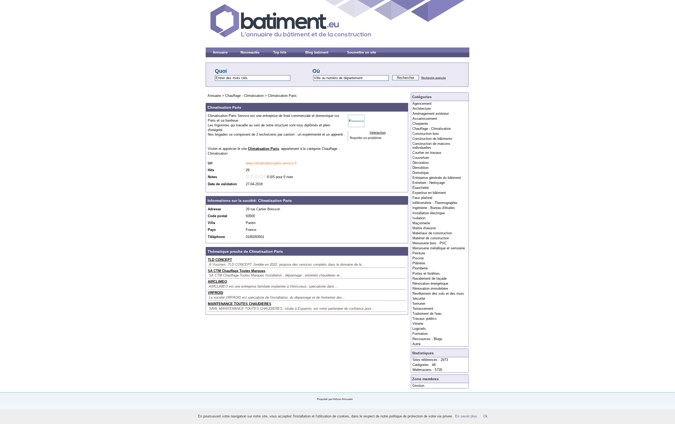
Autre (416, 344)
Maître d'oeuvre (424, 228)
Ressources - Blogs (427, 339)
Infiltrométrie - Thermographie (434, 203)
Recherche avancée (433, 77)
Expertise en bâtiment (429, 193)
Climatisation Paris (282, 96)
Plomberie (420, 268)
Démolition (420, 168)
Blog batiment (316, 52)
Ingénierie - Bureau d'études (433, 208)
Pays (212, 230)
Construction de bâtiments (432, 139)
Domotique (420, 173)
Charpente (420, 124)
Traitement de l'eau (426, 314)
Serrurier (418, 304)
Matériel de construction (430, 238)
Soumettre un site (361, 52)
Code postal (217, 216)
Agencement (422, 104)
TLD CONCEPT (220, 260)
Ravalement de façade (429, 278)
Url (210, 163)
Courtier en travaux (426, 153)
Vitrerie (417, 324)
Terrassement (422, 309)
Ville (211, 223)
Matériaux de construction (432, 233)
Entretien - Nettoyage (428, 183)
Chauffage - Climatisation (431, 129)
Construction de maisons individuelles (431, 145)
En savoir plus (466, 416)
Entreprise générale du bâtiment (436, 178)
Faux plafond (422, 198)
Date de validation (222, 184)
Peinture (418, 253)
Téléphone (216, 237)
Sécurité (418, 299)
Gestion (418, 386)
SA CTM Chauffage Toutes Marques (236, 271)
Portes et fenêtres (426, 273)
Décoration (420, 163)
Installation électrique (428, 213)
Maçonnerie (421, 223)
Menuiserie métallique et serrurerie (438, 248)
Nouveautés (249, 52)
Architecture (421, 109)
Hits (211, 170)
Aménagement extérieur (430, 114)
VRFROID (215, 293)
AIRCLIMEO (217, 282)
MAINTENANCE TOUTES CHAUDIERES (239, 304)
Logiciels (419, 329)
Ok (485, 416)
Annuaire (220, 52)
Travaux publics (424, 319)
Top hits (279, 52)
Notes (212, 177)
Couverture (420, 158)
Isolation (418, 218)
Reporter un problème (366, 138)
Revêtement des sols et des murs (438, 294)
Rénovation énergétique (430, 283)
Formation (420, 334)
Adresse (214, 209)
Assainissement (424, 119)
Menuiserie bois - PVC (429, 243)
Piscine (418, 258)
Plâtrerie (418, 263)
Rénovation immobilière (430, 288)
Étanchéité (420, 188)
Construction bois (425, 134)
